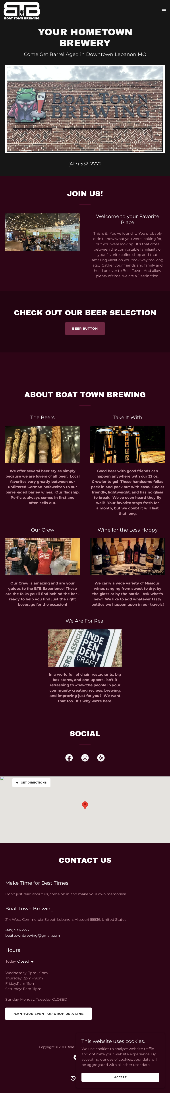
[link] (22, 10)
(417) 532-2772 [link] (85, 164)
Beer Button (85, 329)
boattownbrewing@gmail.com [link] (32, 935)
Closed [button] (23, 961)
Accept (120, 1077)
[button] (163, 10)
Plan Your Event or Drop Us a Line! (48, 1014)
